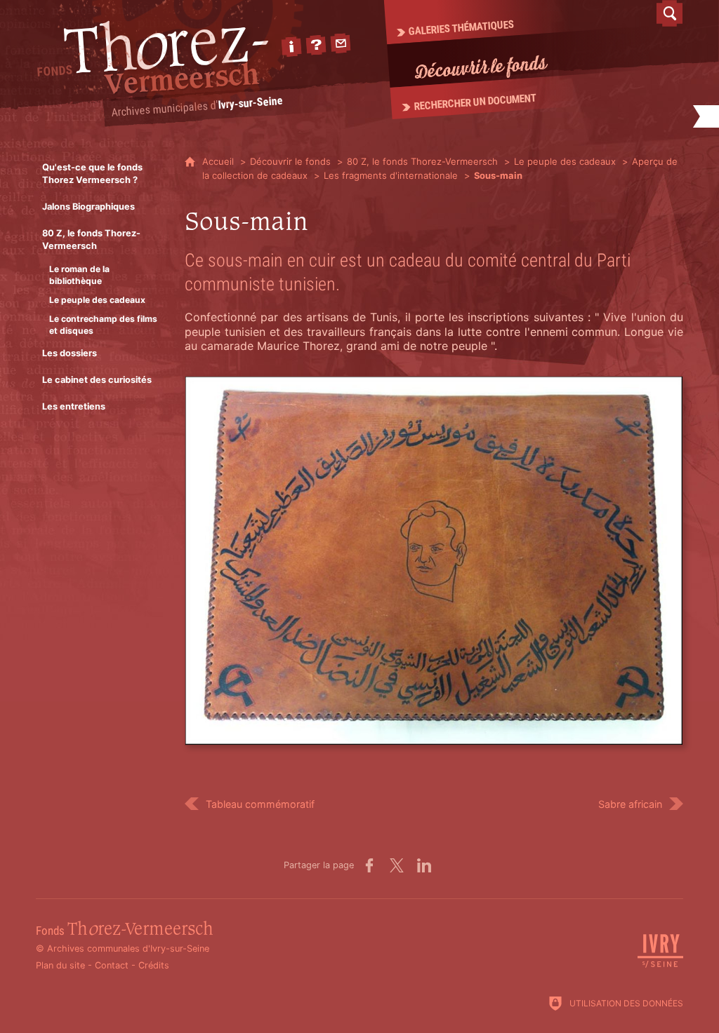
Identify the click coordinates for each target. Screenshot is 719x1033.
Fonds (124, 931)
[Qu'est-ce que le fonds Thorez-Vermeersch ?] (315, 44)
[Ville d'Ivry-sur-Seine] (660, 965)
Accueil (219, 161)
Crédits (153, 965)
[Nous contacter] (340, 43)
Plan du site (60, 965)
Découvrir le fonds (290, 161)
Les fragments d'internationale (391, 175)
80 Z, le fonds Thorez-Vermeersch (422, 161)
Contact (111, 965)
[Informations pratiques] (291, 47)
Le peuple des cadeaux (565, 161)
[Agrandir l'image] (434, 560)
